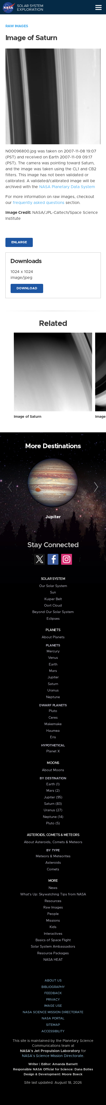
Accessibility (53, 1031)
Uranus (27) (53, 810)
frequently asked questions (38, 203)
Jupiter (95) (53, 797)
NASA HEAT (53, 959)
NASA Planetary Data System (67, 187)
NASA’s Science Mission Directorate (52, 1056)
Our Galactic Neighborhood (27, 19)
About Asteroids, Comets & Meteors (53, 842)
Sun (53, 592)
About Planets (53, 637)
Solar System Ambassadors (53, 946)
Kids (53, 927)
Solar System (53, 579)
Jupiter (53, 517)
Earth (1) (53, 784)
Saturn (53, 684)
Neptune (53, 697)
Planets (53, 630)
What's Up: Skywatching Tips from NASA (53, 894)
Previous (11, 487)
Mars (53, 671)
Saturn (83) (53, 804)
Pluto (53, 711)
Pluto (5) (53, 823)
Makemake (53, 724)
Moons (53, 763)
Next (95, 487)
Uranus (53, 690)
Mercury (53, 651)
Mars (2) (53, 790)
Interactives (53, 933)
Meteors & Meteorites (53, 856)
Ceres (53, 717)
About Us (53, 980)
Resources (53, 901)
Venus (53, 658)
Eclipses (53, 618)
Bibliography (53, 987)
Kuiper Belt (53, 599)
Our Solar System (53, 586)
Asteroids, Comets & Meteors (53, 835)
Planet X (53, 751)
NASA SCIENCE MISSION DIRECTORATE (53, 1012)
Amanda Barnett (65, 1064)
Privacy (53, 999)
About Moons (53, 770)
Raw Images (16, 26)
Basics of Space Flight (53, 940)
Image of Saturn (27, 416)
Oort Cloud (53, 605)
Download (27, 288)
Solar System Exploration (27, 7)
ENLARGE (19, 242)
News (53, 888)
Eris (53, 737)
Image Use (53, 1005)
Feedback (53, 993)
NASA (6, 7)
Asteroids (53, 862)
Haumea (53, 731)
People (53, 914)
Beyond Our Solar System (53, 612)
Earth (53, 664)
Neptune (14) (53, 817)
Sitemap (53, 1025)
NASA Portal (53, 1018)
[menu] (98, 7)
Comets (53, 869)
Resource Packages (53, 953)
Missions (53, 920)
